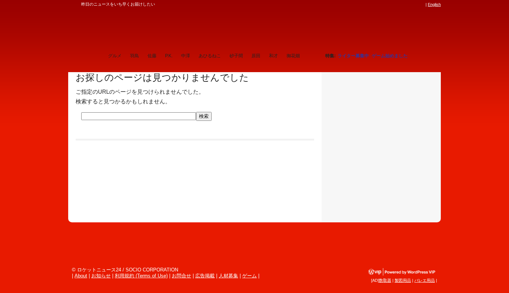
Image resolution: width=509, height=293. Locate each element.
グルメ (114, 55)
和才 (273, 55)
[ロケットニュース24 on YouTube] (414, 4)
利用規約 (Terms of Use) (141, 275)
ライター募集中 (353, 55)
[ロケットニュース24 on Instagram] (400, 4)
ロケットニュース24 (155, 27)
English (434, 4)
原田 (256, 55)
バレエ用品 (424, 280)
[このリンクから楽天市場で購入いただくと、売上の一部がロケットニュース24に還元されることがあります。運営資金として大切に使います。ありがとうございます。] (372, 4)
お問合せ (181, 275)
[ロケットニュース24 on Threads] (393, 4)
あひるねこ (210, 55)
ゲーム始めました (390, 55)
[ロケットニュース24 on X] (379, 4)
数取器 (385, 280)
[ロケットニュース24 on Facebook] (386, 4)
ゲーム (249, 275)
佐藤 (152, 55)
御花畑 (293, 55)
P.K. (169, 55)
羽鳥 (134, 55)
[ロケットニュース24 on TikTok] (407, 4)
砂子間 (236, 55)
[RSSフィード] (421, 4)
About (81, 275)
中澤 (185, 55)
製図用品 (403, 280)
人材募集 (228, 275)
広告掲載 (205, 275)
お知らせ (101, 275)
